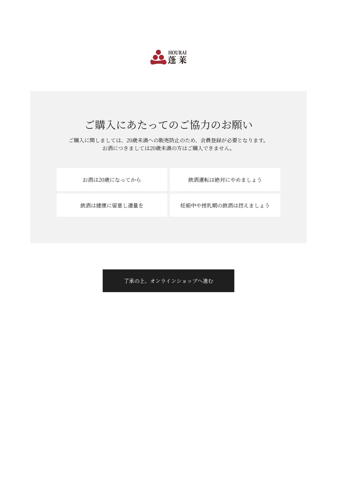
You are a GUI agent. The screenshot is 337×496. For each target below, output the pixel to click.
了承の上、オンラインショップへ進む (168, 281)
